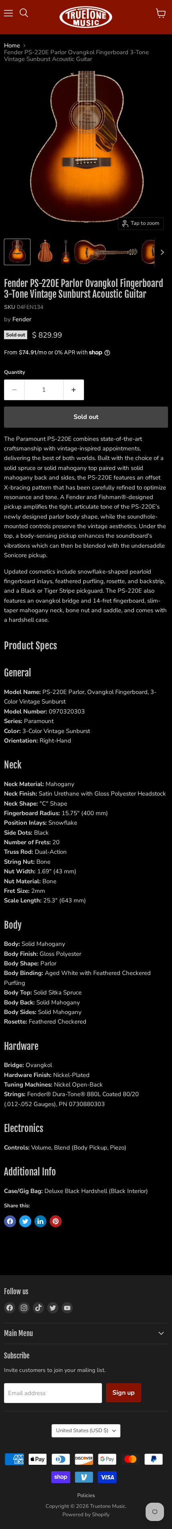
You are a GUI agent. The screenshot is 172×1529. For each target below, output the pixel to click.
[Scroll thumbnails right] (160, 252)
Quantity (14, 372)
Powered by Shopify (86, 1514)
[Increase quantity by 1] (74, 389)
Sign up (123, 1392)
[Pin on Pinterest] (56, 1221)
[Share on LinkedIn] (40, 1221)
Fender (21, 319)
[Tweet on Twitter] (25, 1221)
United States (82, 1430)
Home (12, 45)
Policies (86, 1495)
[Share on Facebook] (10, 1221)
